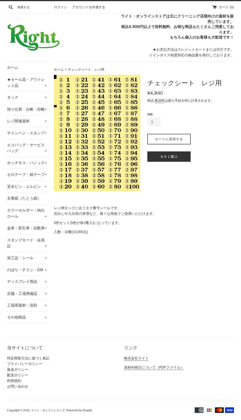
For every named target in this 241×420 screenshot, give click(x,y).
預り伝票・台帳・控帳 (27, 109)
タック (27, 97)
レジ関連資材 (27, 121)
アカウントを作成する (88, 7)
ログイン (60, 7)
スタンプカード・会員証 (27, 243)
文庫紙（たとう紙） (24, 198)
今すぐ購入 (169, 156)
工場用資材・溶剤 (27, 305)
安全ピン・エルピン (27, 187)
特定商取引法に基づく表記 (28, 358)
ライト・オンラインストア (48, 410)
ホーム (12, 67)
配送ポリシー (17, 375)
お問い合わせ (17, 386)
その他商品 (27, 317)
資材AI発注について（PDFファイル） (154, 367)
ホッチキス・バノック (27, 163)
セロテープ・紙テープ (27, 175)
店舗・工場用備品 (27, 294)
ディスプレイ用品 (27, 282)
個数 (150, 114)
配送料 (160, 100)
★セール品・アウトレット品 (27, 82)
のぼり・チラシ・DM (27, 270)
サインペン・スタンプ (27, 133)
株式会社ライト (136, 358)
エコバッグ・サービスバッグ (27, 148)
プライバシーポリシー (24, 364)
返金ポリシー (17, 369)
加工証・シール (27, 258)
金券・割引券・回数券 (27, 228)
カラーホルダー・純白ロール (27, 213)
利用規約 (14, 381)
